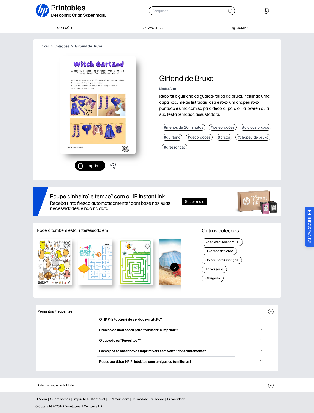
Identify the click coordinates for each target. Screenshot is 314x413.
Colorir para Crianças (221, 260)
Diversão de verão (219, 251)
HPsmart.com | (120, 399)
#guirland (172, 137)
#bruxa (224, 137)
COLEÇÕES (65, 28)
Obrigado (212, 278)
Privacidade (176, 399)
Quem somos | (61, 399)
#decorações (199, 137)
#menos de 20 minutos (183, 127)
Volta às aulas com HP (222, 242)
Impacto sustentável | (90, 399)
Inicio (45, 46)
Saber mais (194, 201)
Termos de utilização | (149, 399)
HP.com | (42, 399)
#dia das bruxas (255, 127)
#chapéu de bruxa (252, 137)
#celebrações (223, 127)
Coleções (62, 46)
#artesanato (174, 147)
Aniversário (214, 269)
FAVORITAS (155, 28)
